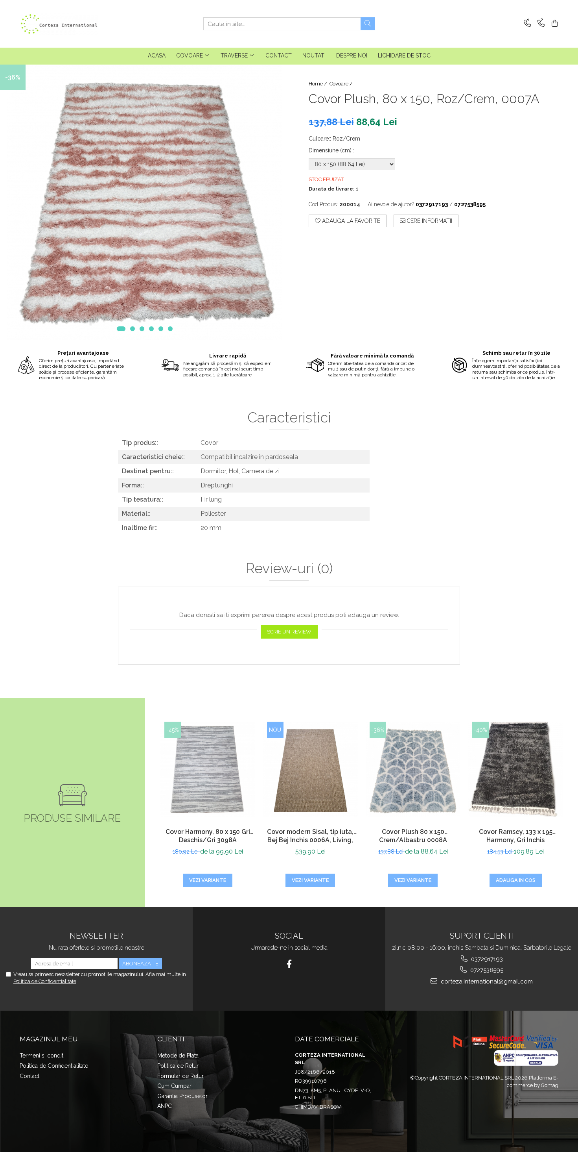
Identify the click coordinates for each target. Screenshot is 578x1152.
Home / (318, 84)
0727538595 (486, 970)
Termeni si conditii (43, 1055)
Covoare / (341, 84)
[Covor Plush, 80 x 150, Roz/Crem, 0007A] (144, 202)
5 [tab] (161, 329)
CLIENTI (170, 1039)
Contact (29, 1076)
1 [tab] (121, 329)
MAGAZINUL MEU (48, 1039)
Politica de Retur (178, 1066)
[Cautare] (368, 23)
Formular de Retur (180, 1076)
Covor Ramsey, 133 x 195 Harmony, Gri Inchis (515, 836)
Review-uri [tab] (289, 568)
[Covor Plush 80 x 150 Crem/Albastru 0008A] (413, 769)
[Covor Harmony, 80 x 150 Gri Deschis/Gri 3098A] (207, 769)
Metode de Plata (178, 1055)
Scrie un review (289, 632)
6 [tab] (170, 329)
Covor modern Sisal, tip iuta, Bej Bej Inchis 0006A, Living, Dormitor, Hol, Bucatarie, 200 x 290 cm (310, 836)
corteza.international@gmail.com (486, 981)
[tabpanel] (144, 202)
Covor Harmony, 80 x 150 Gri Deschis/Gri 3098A (208, 836)
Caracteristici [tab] (289, 418)
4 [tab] (151, 329)
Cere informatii (428, 221)
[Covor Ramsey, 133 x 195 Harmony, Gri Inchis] (515, 769)
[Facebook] (289, 964)
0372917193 (486, 959)
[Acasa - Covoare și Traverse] (59, 24)
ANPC (164, 1106)
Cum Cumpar (174, 1086)
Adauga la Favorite (350, 221)
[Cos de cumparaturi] (553, 24)
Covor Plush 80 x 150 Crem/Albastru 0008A (413, 836)
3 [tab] (142, 329)
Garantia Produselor (182, 1096)
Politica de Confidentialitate (44, 981)
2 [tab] (132, 329)
